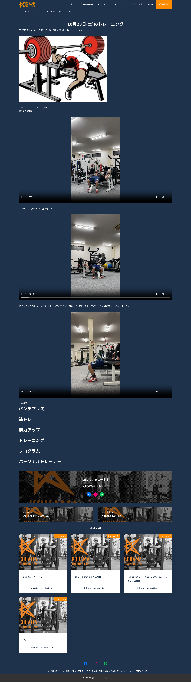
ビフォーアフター (78, 671)
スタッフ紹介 (91, 671)
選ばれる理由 (56, 671)
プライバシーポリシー (126, 671)
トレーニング (76, 30)
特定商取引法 (141, 671)
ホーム (46, 671)
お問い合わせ (110, 671)
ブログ (101, 671)
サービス (66, 671)
